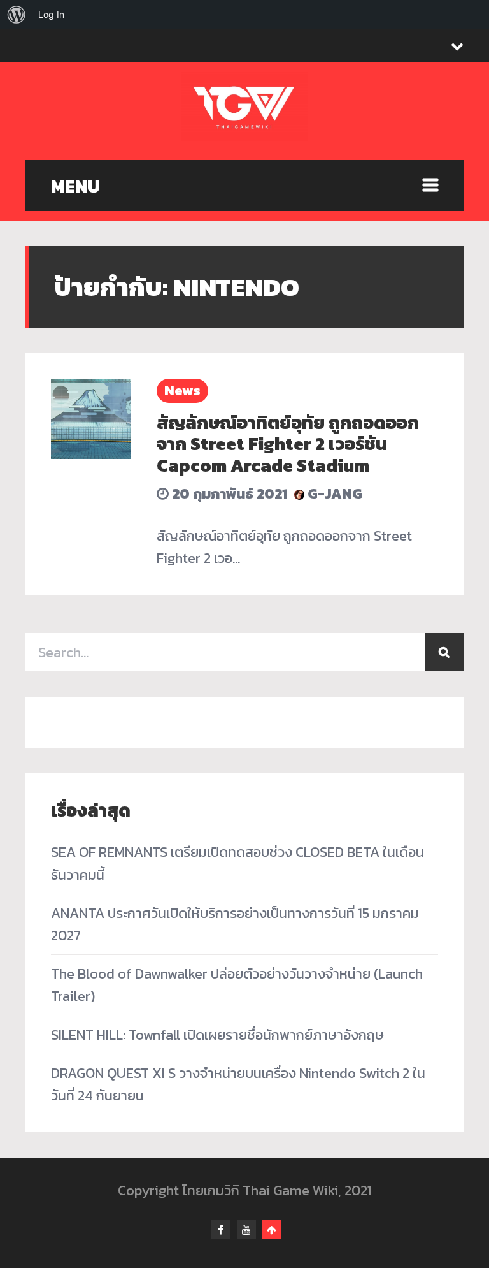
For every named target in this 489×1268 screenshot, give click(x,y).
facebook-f (220, 1229)
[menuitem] (16, 14)
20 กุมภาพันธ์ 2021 (228, 493)
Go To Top (271, 1229)
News (182, 390)
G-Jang (333, 493)
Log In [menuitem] (51, 14)
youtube (246, 1229)
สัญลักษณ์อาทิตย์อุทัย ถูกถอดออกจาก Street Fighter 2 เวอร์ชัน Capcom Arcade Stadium (288, 444)
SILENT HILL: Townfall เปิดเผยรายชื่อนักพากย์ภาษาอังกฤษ (217, 1035)
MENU (75, 186)
